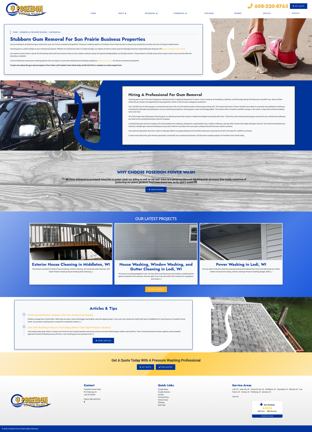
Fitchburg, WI (256, 392)
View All (235, 396)
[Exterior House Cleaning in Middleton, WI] (71, 242)
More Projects (157, 289)
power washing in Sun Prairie (173, 49)
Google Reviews (164, 392)
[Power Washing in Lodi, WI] (241, 242)
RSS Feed (161, 405)
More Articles (104, 340)
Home (15, 32)
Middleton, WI (270, 389)
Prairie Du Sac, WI (257, 389)
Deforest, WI (293, 389)
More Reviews (157, 189)
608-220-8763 (270, 6)
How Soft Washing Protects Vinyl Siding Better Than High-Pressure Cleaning (69, 327)
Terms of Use (163, 400)
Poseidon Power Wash (16, 428)
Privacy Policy (163, 397)
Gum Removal (55, 32)
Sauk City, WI (244, 389)
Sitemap (161, 402)
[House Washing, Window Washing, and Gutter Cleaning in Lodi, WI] (156, 242)
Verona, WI (245, 392)
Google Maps (163, 389)
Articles (161, 394)
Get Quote (299, 6)
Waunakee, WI (282, 389)
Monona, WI (266, 392)
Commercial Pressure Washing (33, 32)
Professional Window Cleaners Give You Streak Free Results (60, 315)
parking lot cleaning (105, 60)
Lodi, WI (235, 389)
